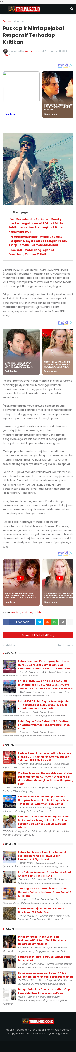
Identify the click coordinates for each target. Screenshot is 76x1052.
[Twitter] (39, 622)
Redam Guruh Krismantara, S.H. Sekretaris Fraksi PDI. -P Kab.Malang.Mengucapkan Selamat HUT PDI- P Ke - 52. (44, 756)
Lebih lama (64, 645)
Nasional (27, 612)
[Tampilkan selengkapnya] (70, 622)
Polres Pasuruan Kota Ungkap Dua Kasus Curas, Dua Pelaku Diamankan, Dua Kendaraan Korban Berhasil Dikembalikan (44, 665)
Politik (37, 612)
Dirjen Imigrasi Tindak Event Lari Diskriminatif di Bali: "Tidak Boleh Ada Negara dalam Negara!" (42, 940)
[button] (4, 9)
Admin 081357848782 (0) (38, 635)
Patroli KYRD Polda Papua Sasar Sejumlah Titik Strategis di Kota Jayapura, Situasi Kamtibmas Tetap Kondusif (44, 705)
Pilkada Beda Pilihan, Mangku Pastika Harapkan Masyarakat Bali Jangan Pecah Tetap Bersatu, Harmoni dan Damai (37, 241)
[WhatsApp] (54, 622)
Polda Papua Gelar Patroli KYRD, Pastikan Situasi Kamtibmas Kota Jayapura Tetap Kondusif (44, 725)
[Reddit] (47, 622)
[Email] (62, 622)
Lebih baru (11, 645)
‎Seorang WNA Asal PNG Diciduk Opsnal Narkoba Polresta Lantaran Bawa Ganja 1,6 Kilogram (44, 892)
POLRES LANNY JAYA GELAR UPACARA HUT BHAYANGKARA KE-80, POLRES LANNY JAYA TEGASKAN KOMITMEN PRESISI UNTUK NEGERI (45, 685)
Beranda (8, 21)
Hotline (19, 21)
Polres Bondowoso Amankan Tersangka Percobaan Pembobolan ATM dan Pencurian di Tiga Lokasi (43, 856)
